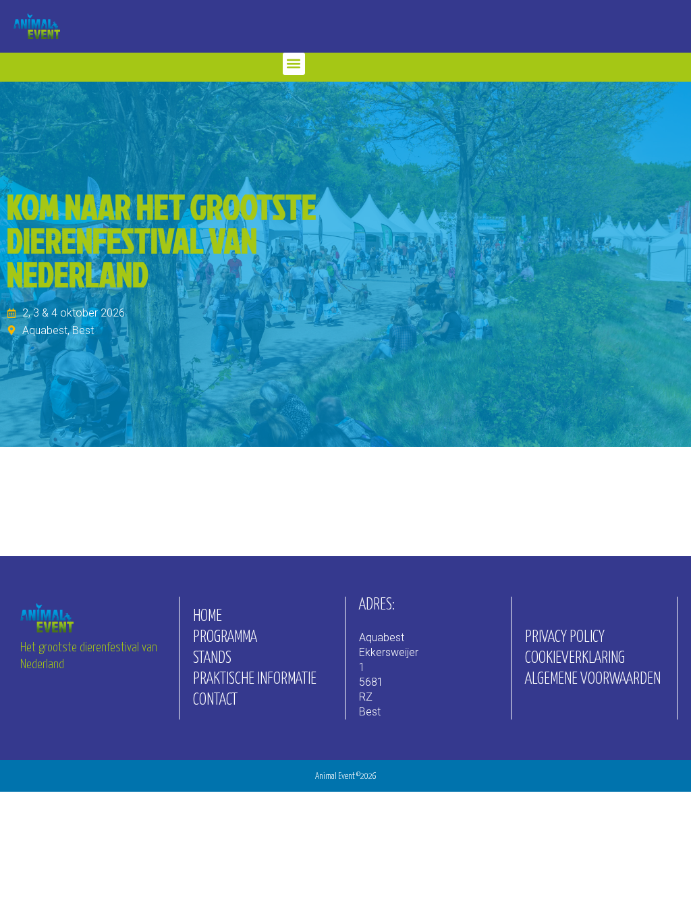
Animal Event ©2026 (346, 776)
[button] (294, 64)
